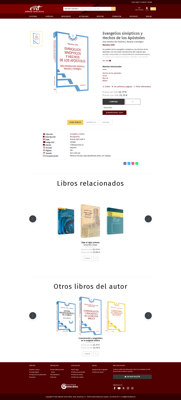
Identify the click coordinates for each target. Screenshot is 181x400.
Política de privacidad (78, 372)
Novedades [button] (66, 16)
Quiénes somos (35, 369)
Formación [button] (116, 16)
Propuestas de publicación (38, 374)
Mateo (105, 81)
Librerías (53, 377)
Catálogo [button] (49, 16)
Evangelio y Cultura (77, 134)
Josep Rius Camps (90, 245)
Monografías (75, 137)
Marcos (105, 78)
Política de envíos (98, 372)
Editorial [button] (33, 16)
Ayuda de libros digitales (100, 369)
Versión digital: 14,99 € (115, 112)
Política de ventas (77, 374)
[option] (71, 62)
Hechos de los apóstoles (112, 73)
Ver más (106, 61)
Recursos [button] (134, 16)
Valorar (105, 122)
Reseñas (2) (91, 122)
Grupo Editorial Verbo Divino (57, 371)
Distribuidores (55, 374)
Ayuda (150, 2)
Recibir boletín (133, 377)
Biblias (149, 16)
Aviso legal (135, 2)
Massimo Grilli (109, 45)
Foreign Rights (34, 372)
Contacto (143, 2)
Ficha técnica (75, 122)
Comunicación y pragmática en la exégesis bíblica (91, 339)
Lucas (105, 76)
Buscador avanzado (71, 9)
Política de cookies (77, 377)
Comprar (113, 102)
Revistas (100, 16)
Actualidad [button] (84, 16)
